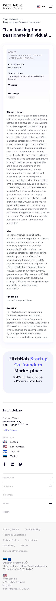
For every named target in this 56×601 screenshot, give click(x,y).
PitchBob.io (12, 410)
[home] (12, 6)
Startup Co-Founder (11, 19)
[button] (51, 6)
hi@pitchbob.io (10, 430)
